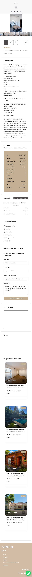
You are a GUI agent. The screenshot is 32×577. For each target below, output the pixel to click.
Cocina (8, 229)
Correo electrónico (10, 275)
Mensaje (6, 283)
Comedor (9, 232)
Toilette (8, 241)
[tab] (6, 42)
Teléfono (7, 267)
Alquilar (5, 560)
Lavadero (8, 235)
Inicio (4, 554)
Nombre (6, 259)
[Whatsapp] (20, 11)
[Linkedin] (17, 11)
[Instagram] (11, 11)
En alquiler (7, 47)
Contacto (5, 565)
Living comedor (10, 238)
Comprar (5, 557)
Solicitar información (16, 298)
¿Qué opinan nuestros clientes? (11, 562)
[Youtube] (14, 11)
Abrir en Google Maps (21, 198)
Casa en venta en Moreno (15, 474)
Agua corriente (10, 226)
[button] (16, 7)
